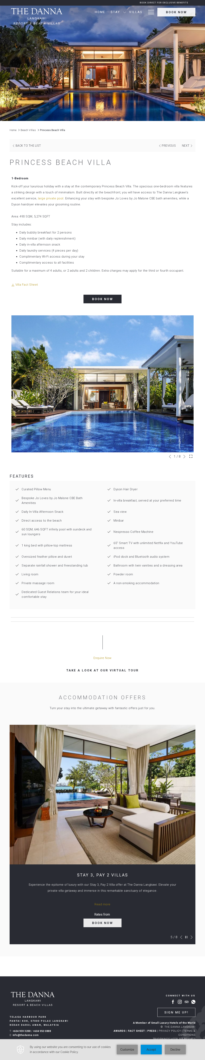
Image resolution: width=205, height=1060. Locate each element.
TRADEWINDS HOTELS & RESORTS (174, 1038)
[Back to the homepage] (37, 16)
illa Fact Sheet (27, 284)
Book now (176, 12)
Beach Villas (28, 130)
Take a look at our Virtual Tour (105, 670)
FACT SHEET (136, 1030)
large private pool (50, 198)
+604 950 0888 (42, 1031)
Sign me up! (176, 1012)
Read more (102, 904)
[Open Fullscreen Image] (191, 456)
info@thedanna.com (26, 1035)
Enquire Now (102, 658)
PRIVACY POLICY (170, 1030)
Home (13, 130)
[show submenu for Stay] (125, 12)
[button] (102, 383)
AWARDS (120, 1030)
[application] (102, 1049)
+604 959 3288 (22, 1031)
